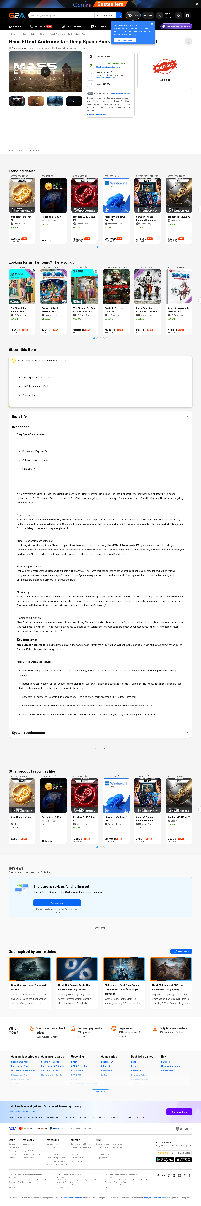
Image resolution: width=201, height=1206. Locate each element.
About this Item (37, 150)
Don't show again (124, 40)
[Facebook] (158, 1175)
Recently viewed (17, 150)
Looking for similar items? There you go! (42, 262)
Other (42, 34)
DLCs (33, 34)
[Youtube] (163, 1175)
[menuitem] (15, 26)
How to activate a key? (106, 77)
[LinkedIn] (190, 1175)
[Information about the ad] (55, 176)
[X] (185, 1175)
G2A (13, 34)
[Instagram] (179, 1175)
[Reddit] (174, 1175)
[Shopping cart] (187, 15)
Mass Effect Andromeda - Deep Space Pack (68, 34)
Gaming (22, 34)
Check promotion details (20, 1111)
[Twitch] (169, 1175)
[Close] (196, 4)
